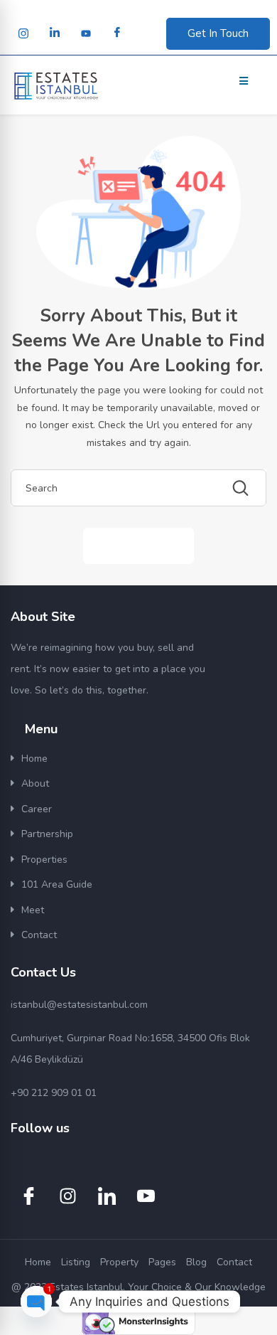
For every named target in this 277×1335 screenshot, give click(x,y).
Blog (196, 1262)
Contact (39, 935)
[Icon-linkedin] (106, 1196)
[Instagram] (23, 34)
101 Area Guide (56, 884)
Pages (162, 1262)
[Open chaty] (36, 1301)
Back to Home (138, 545)
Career (36, 809)
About (35, 783)
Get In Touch (218, 33)
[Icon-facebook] (28, 1196)
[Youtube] (86, 34)
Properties (44, 859)
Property (119, 1262)
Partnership (47, 834)
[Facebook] (117, 34)
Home (34, 758)
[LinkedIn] (54, 34)
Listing (75, 1262)
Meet (32, 910)
